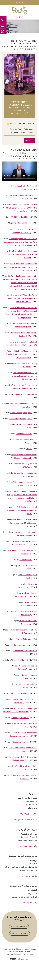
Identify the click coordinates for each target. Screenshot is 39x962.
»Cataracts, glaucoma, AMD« (20, 418)
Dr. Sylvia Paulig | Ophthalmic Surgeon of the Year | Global (21, 131)
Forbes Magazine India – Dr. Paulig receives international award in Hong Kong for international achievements (20, 242)
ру (20, 17)
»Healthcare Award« (24, 434)
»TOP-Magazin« (26, 559)
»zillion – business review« (22, 645)
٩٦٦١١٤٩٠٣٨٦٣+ (28, 876)
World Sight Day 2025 (19, 217)
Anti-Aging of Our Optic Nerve (24, 394)
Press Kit (29, 140)
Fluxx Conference (24, 223)
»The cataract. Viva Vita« (19, 693)
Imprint (17, 954)
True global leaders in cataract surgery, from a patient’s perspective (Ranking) (22, 254)
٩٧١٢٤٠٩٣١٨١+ (29, 903)
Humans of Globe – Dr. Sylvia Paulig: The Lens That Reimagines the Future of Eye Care (22, 298)
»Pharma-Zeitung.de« (23, 639)
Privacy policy (10, 954)
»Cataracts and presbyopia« (21, 413)
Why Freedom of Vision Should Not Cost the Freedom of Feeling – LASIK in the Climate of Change (20, 207)
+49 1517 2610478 (20, 933)
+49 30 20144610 (27, 814)
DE (17, 17)
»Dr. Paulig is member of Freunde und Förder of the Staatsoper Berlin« (22, 510)
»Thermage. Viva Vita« (20, 718)
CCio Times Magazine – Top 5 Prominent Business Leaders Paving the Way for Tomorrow (21, 354)
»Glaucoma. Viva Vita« (20, 742)
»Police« (29, 449)
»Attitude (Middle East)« (19, 660)
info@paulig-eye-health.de (24, 820)
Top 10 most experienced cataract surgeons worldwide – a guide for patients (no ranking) (20, 266)
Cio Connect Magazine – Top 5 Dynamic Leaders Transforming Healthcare (24, 376)
